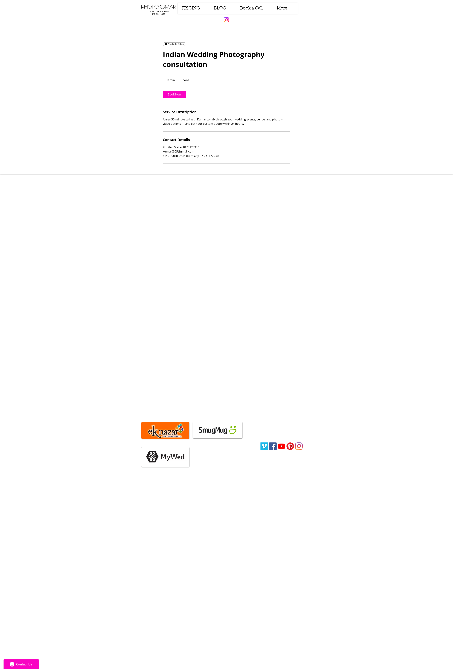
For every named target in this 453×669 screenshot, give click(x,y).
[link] (174, 94)
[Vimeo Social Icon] (264, 446)
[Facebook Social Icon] (273, 446)
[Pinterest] (290, 446)
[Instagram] (226, 19)
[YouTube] (281, 446)
